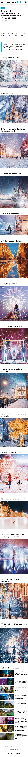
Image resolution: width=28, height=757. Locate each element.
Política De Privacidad (17, 747)
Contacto (7, 747)
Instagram (8, 35)
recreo (14, 2)
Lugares (3, 8)
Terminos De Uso (14, 749)
